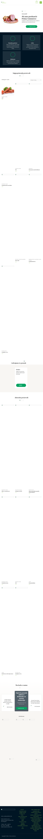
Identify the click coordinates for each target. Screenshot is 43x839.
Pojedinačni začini (36, 811)
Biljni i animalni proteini (22, 816)
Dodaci (22, 815)
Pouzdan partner (12, 43)
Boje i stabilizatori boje (36, 826)
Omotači (22, 809)
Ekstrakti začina (36, 829)
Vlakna (22, 820)
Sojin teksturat (22, 817)
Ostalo (35, 830)
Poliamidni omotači (22, 811)
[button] (31, 26)
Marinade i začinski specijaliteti (36, 828)
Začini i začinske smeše (35, 809)
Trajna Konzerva (36, 824)
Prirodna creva (22, 813)
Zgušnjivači (23, 824)
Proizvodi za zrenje (22, 821)
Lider (32, 43)
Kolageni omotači (22, 812)
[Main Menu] (41, 2)
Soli (22, 827)
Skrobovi (22, 823)
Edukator (12, 59)
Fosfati (22, 819)
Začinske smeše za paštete (36, 820)
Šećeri (23, 828)
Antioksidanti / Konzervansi (23, 825)
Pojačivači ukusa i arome (36, 825)
